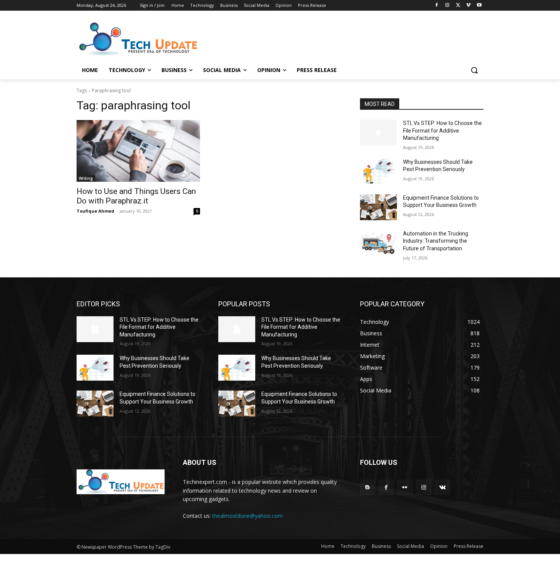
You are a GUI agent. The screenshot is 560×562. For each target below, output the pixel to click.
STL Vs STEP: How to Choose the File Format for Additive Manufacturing (442, 130)
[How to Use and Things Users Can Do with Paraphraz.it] (138, 151)
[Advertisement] (337, 38)
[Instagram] (447, 5)
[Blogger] (367, 487)
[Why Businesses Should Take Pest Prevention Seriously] (378, 171)
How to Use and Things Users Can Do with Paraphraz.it (136, 196)
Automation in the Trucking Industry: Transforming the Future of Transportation (435, 241)
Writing (86, 178)
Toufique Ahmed (95, 211)
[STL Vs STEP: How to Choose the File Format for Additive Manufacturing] (378, 133)
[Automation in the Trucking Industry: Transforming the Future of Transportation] (378, 243)
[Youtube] (479, 5)
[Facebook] (436, 5)
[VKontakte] (442, 487)
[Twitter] (458, 5)
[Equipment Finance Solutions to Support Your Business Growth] (378, 207)
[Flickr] (404, 487)
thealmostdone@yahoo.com (247, 515)
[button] (474, 70)
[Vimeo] (468, 5)
